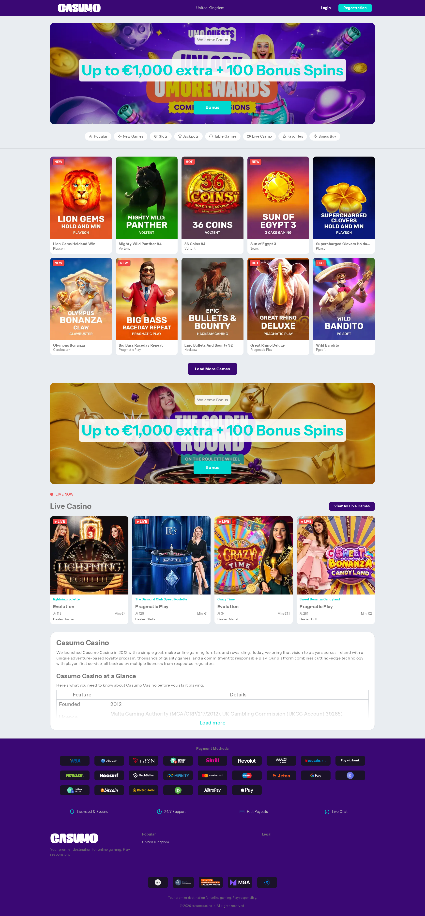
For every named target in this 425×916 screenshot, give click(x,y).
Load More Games (212, 368)
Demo (84, 203)
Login (326, 8)
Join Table (92, 555)
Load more (213, 723)
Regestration (355, 8)
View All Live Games (352, 506)
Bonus (213, 107)
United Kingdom (210, 8)
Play (84, 192)
